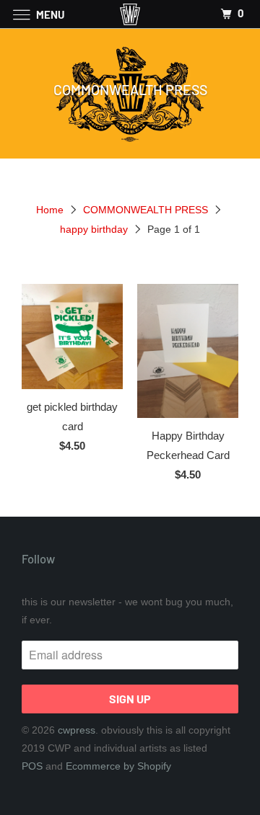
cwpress (76, 730)
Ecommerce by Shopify (118, 766)
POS (32, 766)
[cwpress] (130, 14)
